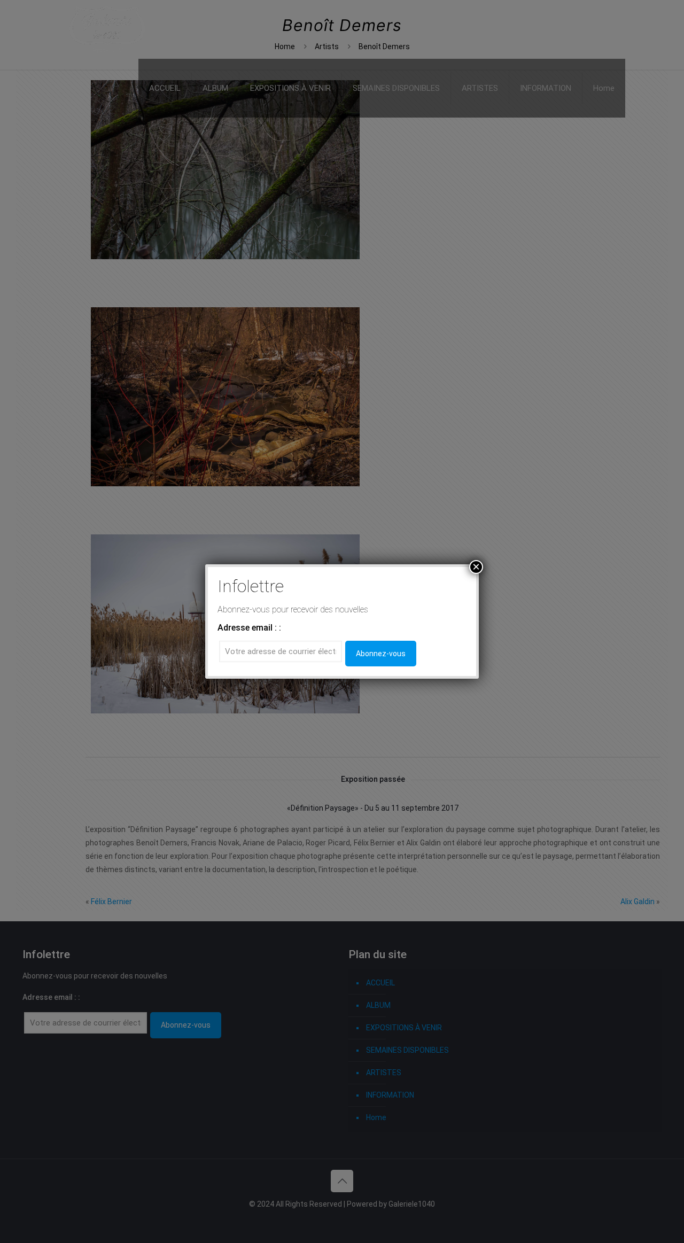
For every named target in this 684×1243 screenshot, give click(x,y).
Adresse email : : (249, 628)
